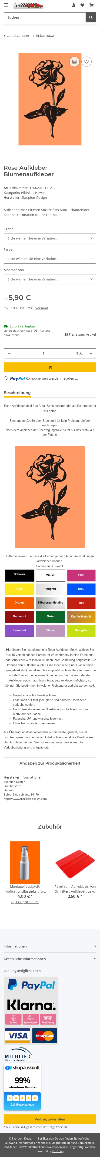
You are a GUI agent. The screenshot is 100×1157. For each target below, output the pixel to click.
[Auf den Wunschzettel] (86, 62)
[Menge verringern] (9, 353)
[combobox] (50, 238)
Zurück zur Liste (18, 36)
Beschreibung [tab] (17, 393)
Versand (41, 308)
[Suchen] (91, 17)
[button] (74, 5)
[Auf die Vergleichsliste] (74, 62)
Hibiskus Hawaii (33, 192)
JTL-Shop (57, 1151)
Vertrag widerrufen (50, 1119)
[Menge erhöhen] (91, 353)
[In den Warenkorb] (7, 50)
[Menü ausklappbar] (6, 3)
